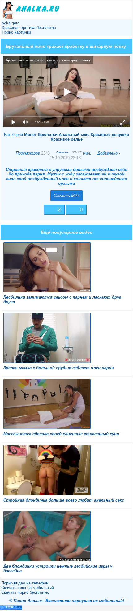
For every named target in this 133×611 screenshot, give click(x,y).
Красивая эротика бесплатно (29, 27)
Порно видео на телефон (24, 583)
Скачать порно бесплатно (25, 592)
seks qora (10, 23)
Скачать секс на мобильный (27, 587)
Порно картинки (16, 32)
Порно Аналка (28, 600)
